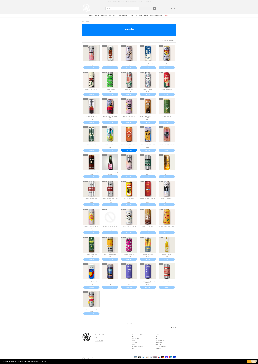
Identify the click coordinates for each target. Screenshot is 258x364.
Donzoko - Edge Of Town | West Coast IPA (110, 117)
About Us (157, 350)
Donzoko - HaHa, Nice (110, 144)
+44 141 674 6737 (99, 340)
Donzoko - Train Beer (110, 281)
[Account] (171, 8)
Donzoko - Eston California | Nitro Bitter (147, 117)
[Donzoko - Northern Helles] (91, 189)
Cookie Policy (158, 344)
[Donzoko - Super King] (148, 245)
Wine (133, 340)
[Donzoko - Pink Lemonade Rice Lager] (91, 217)
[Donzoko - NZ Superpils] (129, 189)
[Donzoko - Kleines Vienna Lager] (91, 162)
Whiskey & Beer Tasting (137, 346)
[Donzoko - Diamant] (148, 80)
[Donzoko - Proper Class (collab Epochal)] (129, 217)
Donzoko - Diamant (147, 89)
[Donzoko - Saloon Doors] (91, 245)
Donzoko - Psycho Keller (147, 226)
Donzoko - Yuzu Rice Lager (91, 309)
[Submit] (154, 8)
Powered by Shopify (86, 358)
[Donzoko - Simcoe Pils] (129, 245)
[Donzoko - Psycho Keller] (148, 217)
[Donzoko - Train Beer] (110, 271)
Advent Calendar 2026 (137, 334)
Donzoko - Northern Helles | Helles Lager (110, 199)
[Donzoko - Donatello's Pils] (167, 80)
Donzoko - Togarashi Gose (91, 281)
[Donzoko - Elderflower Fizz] (129, 106)
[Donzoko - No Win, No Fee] (167, 162)
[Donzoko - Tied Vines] (167, 245)
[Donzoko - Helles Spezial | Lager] (148, 134)
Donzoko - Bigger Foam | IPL (166, 63)
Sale (133, 348)
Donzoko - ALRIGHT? (91, 63)
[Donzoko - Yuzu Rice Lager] (91, 299)
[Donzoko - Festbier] (91, 134)
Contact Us (158, 348)
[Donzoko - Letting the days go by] (110, 162)
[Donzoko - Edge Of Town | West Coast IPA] (110, 106)
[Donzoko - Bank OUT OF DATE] (110, 53)
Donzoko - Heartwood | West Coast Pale (129, 145)
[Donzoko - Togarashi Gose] (91, 271)
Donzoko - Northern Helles (91, 198)
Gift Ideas (134, 342)
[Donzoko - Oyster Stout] (167, 189)
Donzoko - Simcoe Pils (129, 254)
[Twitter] (171, 327)
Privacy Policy (158, 342)
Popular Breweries (159, 340)
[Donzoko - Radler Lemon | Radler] (167, 217)
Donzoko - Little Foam (129, 172)
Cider (156, 338)
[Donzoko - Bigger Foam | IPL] (167, 53)
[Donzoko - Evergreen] (167, 106)
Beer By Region (135, 338)
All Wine (157, 336)
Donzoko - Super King (148, 254)
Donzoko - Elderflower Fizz (129, 116)
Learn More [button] (43, 361)
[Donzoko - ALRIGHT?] (91, 53)
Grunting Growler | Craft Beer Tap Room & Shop (99, 357)
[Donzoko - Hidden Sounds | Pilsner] (167, 134)
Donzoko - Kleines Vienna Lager (91, 172)
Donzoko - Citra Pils (110, 89)
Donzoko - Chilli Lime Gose (91, 89)
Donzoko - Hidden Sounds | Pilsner (166, 144)
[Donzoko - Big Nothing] (148, 53)
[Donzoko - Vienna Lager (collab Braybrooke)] (148, 271)
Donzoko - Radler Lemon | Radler (166, 226)
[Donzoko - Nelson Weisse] (148, 162)
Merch (133, 344)
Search (157, 333)
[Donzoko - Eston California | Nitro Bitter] (148, 106)
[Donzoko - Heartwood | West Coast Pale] (129, 134)
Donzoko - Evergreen (166, 116)
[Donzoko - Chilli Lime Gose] (91, 80)
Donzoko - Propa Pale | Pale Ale (110, 226)
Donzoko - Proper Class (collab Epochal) (129, 227)
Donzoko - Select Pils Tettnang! (110, 254)
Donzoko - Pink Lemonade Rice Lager (91, 227)
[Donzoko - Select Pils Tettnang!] (110, 245)
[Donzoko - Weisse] (167, 271)
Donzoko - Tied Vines (166, 254)
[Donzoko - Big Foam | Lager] (129, 53)
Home (133, 333)
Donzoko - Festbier (91, 144)
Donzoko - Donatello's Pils (166, 89)
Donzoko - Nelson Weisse (148, 172)
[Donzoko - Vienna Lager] (129, 271)
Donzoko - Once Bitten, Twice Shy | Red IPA (148, 199)
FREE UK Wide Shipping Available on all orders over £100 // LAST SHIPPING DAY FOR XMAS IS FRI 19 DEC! (129, 1)
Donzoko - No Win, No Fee (166, 172)
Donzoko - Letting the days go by (110, 172)
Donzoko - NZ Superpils (129, 198)
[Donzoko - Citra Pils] (110, 80)
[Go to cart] (174, 8)
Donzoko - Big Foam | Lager (129, 63)
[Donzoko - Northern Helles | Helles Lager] (110, 189)
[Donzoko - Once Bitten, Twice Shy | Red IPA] (148, 189)
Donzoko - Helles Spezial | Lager (148, 144)
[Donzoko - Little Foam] (129, 162)
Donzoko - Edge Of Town (91, 116)
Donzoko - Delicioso (129, 89)
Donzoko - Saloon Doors (91, 254)
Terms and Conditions (160, 346)
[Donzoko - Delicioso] (129, 80)
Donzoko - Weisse (167, 281)
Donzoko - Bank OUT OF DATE (110, 63)
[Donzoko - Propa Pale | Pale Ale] (110, 217)
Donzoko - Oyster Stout (166, 198)
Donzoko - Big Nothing (148, 63)
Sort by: (164, 40)
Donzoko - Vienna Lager (129, 281)
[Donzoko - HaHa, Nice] (110, 134)
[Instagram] (175, 327)
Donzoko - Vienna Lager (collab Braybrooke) (148, 282)
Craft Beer (134, 336)
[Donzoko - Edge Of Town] (91, 106)
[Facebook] (173, 327)
